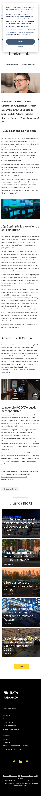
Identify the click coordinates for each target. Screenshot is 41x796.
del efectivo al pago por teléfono (24, 144)
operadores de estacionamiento (22, 187)
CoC (35, 776)
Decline (20, 46)
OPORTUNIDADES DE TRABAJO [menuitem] (13, 749)
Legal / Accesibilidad (27, 776)
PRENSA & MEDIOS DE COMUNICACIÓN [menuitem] (15, 746)
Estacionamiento (10, 489)
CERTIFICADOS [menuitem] (8, 722)
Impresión (20, 778)
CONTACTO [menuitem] (6, 742)
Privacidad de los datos (10, 776)
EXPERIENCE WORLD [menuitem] (9, 725)
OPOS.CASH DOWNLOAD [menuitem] (11, 729)
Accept (20, 41)
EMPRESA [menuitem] (6, 739)
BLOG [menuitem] (4, 719)
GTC (19, 776)
